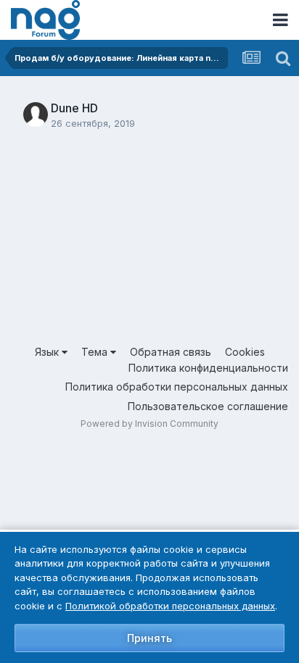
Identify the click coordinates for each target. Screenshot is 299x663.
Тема (95, 352)
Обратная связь (170, 352)
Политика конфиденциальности (208, 368)
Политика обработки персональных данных (176, 386)
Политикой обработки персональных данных (170, 606)
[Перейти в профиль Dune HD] (35, 114)
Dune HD (74, 108)
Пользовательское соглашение (208, 406)
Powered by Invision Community (149, 423)
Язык (48, 352)
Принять (149, 638)
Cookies (245, 352)
